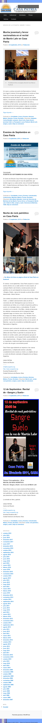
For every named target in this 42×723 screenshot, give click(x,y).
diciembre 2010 (8, 655)
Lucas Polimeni (25, 122)
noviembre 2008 (8, 680)
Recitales (21, 118)
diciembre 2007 (8, 699)
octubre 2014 (7, 599)
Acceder (5, 707)
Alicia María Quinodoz (15, 199)
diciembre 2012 (8, 640)
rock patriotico (7, 381)
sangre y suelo (7, 124)
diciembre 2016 (8, 546)
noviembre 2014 (8, 597)
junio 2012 (6, 646)
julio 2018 (6, 535)
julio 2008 (6, 689)
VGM (4, 205)
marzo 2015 (6, 589)
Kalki (10, 122)
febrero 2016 (7, 567)
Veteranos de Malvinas (30, 203)
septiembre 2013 (8, 625)
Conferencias (7, 197)
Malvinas (14, 197)
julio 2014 (6, 606)
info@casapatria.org (9, 367)
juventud (5, 122)
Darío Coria (22, 120)
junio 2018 (6, 537)
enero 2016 (6, 569)
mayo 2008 (6, 693)
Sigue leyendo (8, 112)
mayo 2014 (6, 610)
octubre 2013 (7, 623)
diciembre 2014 (8, 595)
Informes (31, 116)
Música (5, 118)
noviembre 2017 (8, 542)
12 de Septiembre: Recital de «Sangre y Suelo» (16, 391)
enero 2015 (6, 593)
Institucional (13, 15)
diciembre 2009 (8, 670)
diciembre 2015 (8, 572)
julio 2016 (6, 557)
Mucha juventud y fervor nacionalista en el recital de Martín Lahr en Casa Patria (15, 37)
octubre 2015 (7, 576)
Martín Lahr (34, 122)
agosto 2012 (7, 644)
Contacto (13, 19)
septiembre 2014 (8, 601)
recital (34, 379)
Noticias (6, 19)
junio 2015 (6, 582)
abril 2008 (6, 695)
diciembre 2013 (8, 618)
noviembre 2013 (8, 621)
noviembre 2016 (8, 548)
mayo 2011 (6, 650)
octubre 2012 (7, 642)
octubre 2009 (7, 674)
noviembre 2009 (8, 672)
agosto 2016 (7, 554)
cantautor (15, 120)
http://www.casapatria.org (10, 369)
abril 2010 (6, 665)
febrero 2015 (7, 591)
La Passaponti (16, 122)
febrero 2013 (7, 638)
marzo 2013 (6, 635)
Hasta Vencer (30, 120)
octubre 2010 (7, 659)
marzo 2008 (6, 697)
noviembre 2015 (8, 574)
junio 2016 (6, 559)
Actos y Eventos (23, 116)
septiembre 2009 (8, 676)
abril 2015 (6, 586)
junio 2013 (6, 631)
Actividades (22, 15)
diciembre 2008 (8, 678)
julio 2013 (6, 629)
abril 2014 (6, 612)
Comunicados (33, 195)
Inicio (5, 15)
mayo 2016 (6, 561)
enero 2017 (6, 544)
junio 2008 (6, 691)
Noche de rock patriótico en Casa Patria (16, 214)
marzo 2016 (6, 565)
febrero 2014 (7, 616)
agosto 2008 (7, 687)
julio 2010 (6, 661)
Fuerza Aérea (21, 201)
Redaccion (26, 45)
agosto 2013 (7, 627)
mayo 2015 (6, 584)
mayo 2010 (6, 663)
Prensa (31, 15)
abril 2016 (6, 563)
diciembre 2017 (8, 540)
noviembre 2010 (8, 657)
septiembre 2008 (8, 685)
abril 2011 (6, 653)
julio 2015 (6, 580)
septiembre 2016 (8, 552)
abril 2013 (6, 633)
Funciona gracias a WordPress (21, 715)
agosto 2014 (7, 604)
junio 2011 (6, 648)
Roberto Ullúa (10, 203)
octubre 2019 (7, 533)
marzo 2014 (6, 614)
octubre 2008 (7, 682)
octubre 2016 (7, 550)
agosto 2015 (7, 578)
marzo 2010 (6, 667)
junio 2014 (6, 608)
